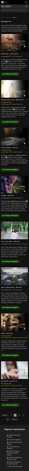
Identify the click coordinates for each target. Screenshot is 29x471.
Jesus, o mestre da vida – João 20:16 (11, 287)
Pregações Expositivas (17, 104)
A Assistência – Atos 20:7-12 (9, 381)
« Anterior (4, 415)
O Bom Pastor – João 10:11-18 (9, 54)
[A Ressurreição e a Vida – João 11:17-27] (14, 89)
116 (8, 419)
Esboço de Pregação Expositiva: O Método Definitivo (13, 453)
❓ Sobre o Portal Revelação (14, 466)
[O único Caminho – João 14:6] (14, 137)
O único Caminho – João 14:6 (9, 147)
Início (2, 17)
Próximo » (15, 419)
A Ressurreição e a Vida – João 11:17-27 (12, 99)
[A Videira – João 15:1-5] (14, 184)
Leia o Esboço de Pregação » (9, 74)
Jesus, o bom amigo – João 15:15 (10, 241)
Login (26, 6)
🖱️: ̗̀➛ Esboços (6, 6)
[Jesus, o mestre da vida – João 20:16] (14, 276)
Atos (2, 385)
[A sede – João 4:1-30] (14, 322)
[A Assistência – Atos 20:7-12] (14, 370)
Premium (25, 244)
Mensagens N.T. (8, 17)
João (13, 56)
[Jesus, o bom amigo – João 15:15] (14, 230)
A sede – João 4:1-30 (7, 333)
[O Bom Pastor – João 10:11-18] (14, 43)
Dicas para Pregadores (15, 439)
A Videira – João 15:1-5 (7, 195)
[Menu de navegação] (26, 2)
